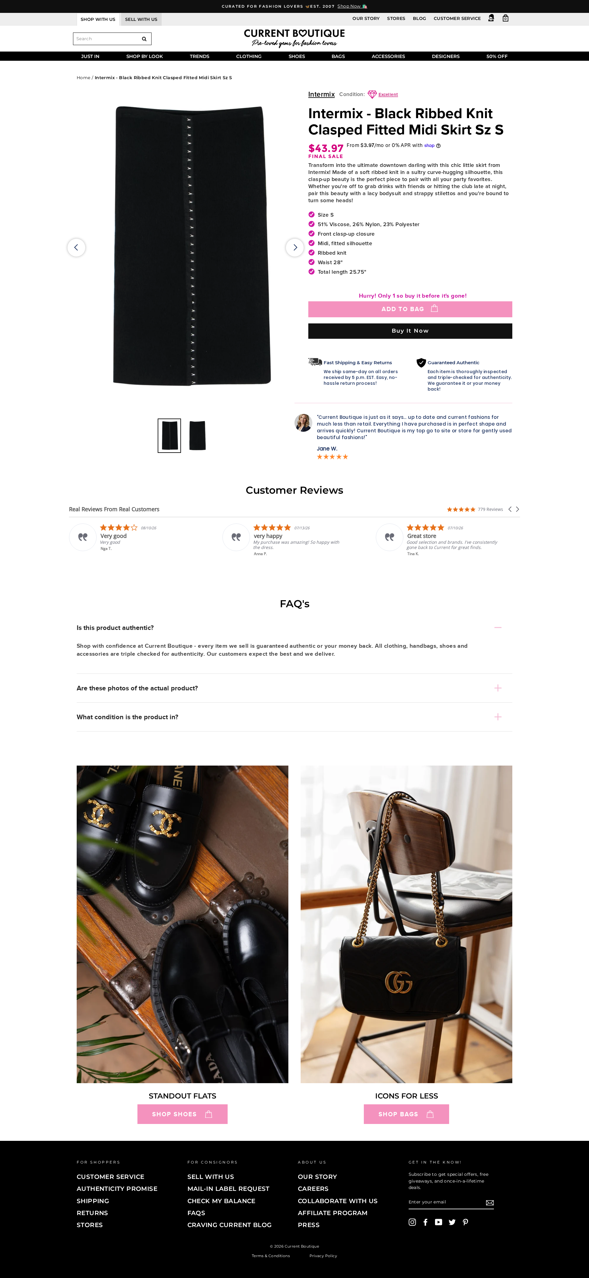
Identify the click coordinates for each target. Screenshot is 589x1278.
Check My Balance (221, 1201)
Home (83, 77)
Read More (417, 558)
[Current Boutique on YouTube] (438, 1222)
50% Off (497, 56)
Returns (92, 1213)
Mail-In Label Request (228, 1188)
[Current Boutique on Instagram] (412, 1222)
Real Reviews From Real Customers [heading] (114, 509)
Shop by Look (144, 56)
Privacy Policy (323, 1255)
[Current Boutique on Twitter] (452, 1222)
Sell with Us (210, 1176)
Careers (313, 1188)
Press (309, 1225)
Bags (338, 56)
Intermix (321, 94)
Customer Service (457, 18)
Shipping (93, 1201)
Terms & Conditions (271, 1255)
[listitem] (131, 539)
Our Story (366, 18)
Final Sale (325, 156)
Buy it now (410, 330)
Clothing (249, 56)
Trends (199, 56)
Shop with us (98, 19)
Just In (90, 56)
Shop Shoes (174, 1114)
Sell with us (141, 19)
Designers (446, 56)
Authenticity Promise (117, 1188)
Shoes (297, 56)
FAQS (196, 1213)
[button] (510, 509)
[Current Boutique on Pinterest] (465, 1222)
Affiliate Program (333, 1213)
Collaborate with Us (338, 1201)
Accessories (388, 56)
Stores (396, 18)
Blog (419, 18)
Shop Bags (398, 1114)
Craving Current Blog (229, 1225)
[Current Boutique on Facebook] (425, 1222)
